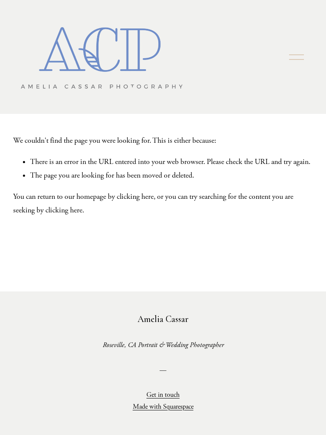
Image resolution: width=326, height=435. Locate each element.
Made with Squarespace (163, 406)
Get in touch (163, 394)
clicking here (135, 196)
